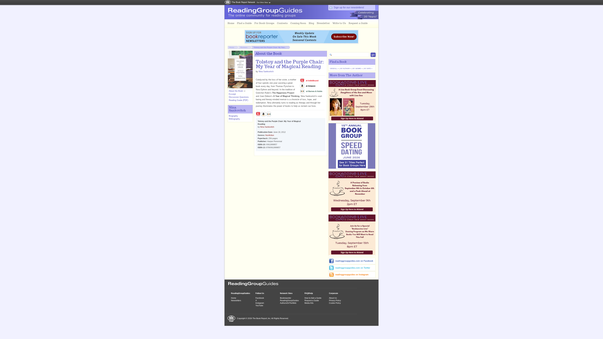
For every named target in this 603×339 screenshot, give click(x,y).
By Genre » (357, 68)
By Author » (345, 68)
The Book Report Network (243, 2)
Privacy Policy (335, 300)
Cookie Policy (335, 303)
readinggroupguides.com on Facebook (354, 261)
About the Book (236, 91)
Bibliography (234, 119)
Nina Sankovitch (266, 71)
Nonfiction (269, 135)
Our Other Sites (262, 2)
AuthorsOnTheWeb (288, 303)
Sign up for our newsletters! (349, 7)
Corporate (333, 293)
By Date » (368, 68)
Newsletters (236, 300)
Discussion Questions (239, 97)
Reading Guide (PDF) (238, 100)
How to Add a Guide (312, 298)
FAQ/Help (308, 293)
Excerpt (232, 94)
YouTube (259, 306)
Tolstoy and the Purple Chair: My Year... (270, 47)
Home (231, 47)
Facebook (259, 298)
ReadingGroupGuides (240, 293)
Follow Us (259, 293)
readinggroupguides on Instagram (352, 274)
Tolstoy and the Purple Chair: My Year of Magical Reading (290, 64)
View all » (334, 68)
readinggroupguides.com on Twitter (352, 268)
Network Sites (286, 293)
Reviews (243, 47)
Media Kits (308, 303)
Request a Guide (311, 300)
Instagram (259, 303)
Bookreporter (285, 298)
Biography (233, 116)
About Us (333, 298)
